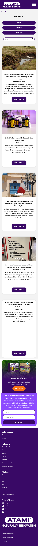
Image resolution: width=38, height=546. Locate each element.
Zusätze (4, 456)
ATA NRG (4, 487)
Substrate (4, 459)
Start (2, 12)
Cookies (5, 541)
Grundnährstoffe (6, 447)
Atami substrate (6, 491)
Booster (4, 453)
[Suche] (32, 39)
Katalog (4, 438)
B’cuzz (3, 481)
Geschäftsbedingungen (8, 533)
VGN (3, 478)
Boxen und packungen (7, 466)
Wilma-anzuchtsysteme (8, 494)
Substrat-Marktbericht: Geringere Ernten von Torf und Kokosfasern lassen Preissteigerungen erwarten (19, 77)
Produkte (19, 32)
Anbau (19, 23)
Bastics (4, 475)
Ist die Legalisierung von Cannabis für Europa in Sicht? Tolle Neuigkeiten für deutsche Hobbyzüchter (19, 305)
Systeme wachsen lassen (8, 463)
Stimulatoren (5, 450)
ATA (3, 484)
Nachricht (19, 28)
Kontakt (4, 435)
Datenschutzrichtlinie (8, 537)
